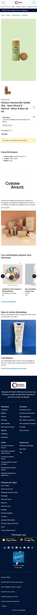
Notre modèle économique (28, 423)
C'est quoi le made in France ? (7, 447)
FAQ (21, 452)
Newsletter (4, 437)
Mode (13, 7)
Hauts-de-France (6, 499)
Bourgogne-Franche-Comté (9, 492)
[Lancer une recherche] (34, 2)
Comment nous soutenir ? (27, 413)
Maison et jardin (21, 7)
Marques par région (9, 482)
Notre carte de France (8, 427)
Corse (3, 527)
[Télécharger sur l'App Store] (9, 539)
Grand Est (4, 503)
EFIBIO (27, 293)
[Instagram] (13, 548)
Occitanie (4, 516)
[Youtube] (24, 548)
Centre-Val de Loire (7, 489)
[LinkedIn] (16, 548)
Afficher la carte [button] (7, 125)
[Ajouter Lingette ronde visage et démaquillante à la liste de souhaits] (20, 263)
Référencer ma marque (26, 445)
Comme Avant (5, 99)
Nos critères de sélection (27, 420)
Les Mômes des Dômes (9, 293)
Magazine (4, 430)
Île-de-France (5, 485)
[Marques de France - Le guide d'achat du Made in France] (19, 2)
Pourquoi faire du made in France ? (8, 469)
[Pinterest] (28, 548)
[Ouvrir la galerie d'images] (18, 50)
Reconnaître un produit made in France (8, 452)
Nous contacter (24, 430)
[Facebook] (9, 548)
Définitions (4, 434)
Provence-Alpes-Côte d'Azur (9, 523)
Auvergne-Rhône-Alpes (8, 520)
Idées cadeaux (5, 423)
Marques (3, 413)
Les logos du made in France (7, 458)
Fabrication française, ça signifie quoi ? (8, 474)
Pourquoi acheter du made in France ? (9, 463)
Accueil (2, 15)
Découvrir (25, 10)
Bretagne (4, 510)
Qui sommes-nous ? (25, 410)
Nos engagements (25, 416)
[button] (18, 591)
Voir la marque (5, 207)
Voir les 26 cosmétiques (8, 301)
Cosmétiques (25, 15)
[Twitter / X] (20, 548)
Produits (8, 15)
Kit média (22, 427)
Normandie (4, 496)
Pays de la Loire (6, 506)
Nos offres (23, 449)
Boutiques (4, 420)
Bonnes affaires (5, 7)
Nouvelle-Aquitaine (6, 513)
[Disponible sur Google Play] (27, 539)
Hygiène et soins (16, 15)
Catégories (4, 410)
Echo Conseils (22, 610)
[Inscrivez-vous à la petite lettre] (5, 548)
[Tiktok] (32, 548)
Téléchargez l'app (18, 535)
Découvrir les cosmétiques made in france (14, 368)
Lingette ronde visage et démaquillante (11, 290)
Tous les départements (8, 530)
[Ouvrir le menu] (3, 2)
